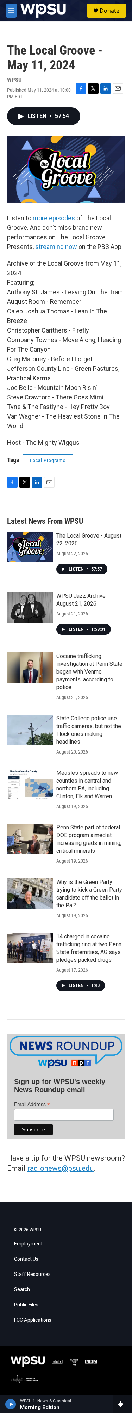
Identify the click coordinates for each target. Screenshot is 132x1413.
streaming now (56, 246)
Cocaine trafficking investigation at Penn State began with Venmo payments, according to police (89, 672)
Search (22, 1289)
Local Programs (47, 460)
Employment (28, 1244)
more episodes (54, 218)
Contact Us (26, 1259)
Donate (109, 10)
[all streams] (122, 1404)
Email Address (32, 1104)
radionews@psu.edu (60, 1168)
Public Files (26, 1304)
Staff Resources (32, 1274)
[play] (10, 1404)
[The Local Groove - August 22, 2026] (30, 547)
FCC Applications (32, 1320)
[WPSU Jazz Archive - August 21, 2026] (30, 607)
